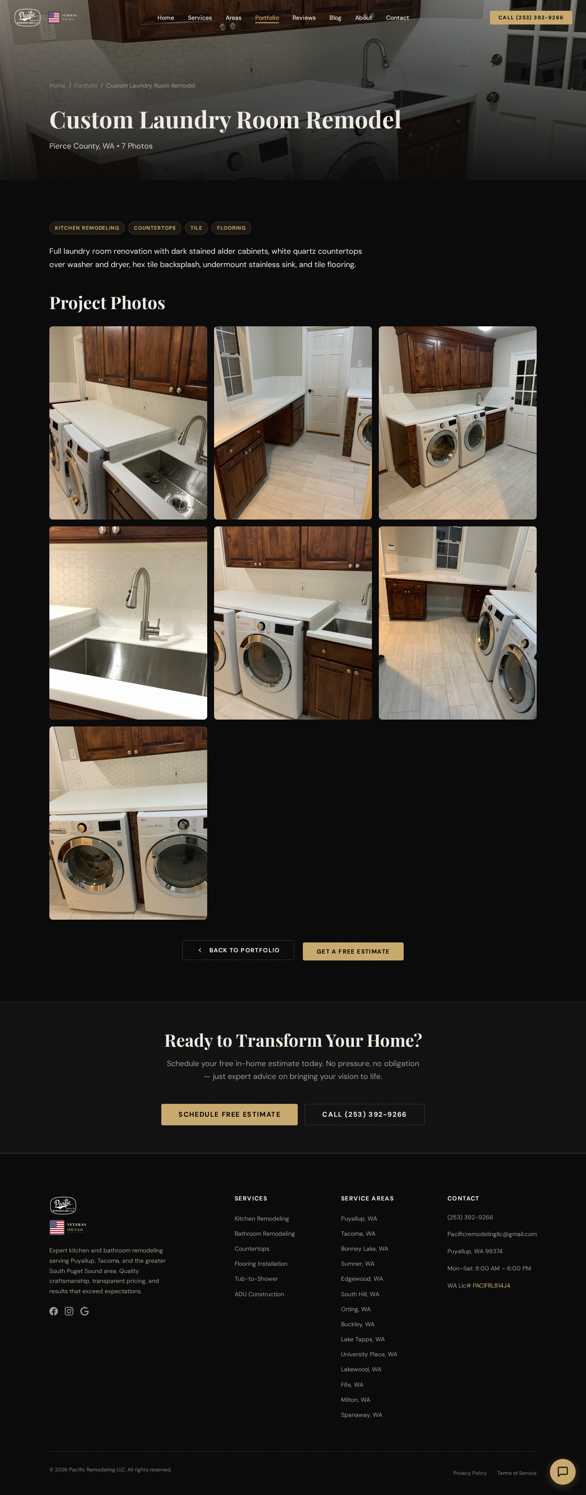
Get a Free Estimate (353, 951)
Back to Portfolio (244, 950)
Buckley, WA (358, 1324)
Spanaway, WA (361, 1415)
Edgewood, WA (362, 1278)
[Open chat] (563, 1472)
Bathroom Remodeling (265, 1233)
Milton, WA (355, 1400)
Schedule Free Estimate (229, 1114)
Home (165, 17)
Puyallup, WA (359, 1218)
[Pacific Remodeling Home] (27, 17)
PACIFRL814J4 (491, 1285)
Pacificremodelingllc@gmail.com (492, 1234)
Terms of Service (517, 1473)
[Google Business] (84, 1311)
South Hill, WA (360, 1294)
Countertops (252, 1248)
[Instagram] (69, 1311)
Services (200, 17)
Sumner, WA (358, 1263)
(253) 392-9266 (470, 1217)
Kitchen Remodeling (262, 1218)
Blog (335, 17)
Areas (234, 17)
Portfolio (267, 17)
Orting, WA (356, 1309)
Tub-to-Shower (256, 1278)
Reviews (304, 17)
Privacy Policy (470, 1473)
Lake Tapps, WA (363, 1339)
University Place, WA (369, 1354)
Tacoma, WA (358, 1233)
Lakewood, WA (361, 1369)
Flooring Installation (261, 1263)
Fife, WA (352, 1385)
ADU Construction (259, 1294)
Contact (397, 17)
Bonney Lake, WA (364, 1248)
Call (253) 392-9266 (531, 17)
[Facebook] (53, 1311)
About (363, 17)
